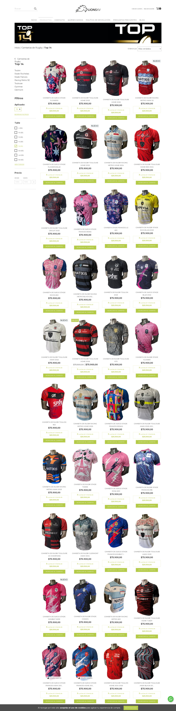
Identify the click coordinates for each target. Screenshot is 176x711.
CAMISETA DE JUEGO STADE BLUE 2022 (147, 293)
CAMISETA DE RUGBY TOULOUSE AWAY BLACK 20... (147, 684)
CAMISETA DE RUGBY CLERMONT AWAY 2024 (85, 554)
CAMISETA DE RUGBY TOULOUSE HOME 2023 (85, 99)
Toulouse (19, 83)
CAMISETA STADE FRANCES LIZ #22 (116, 229)
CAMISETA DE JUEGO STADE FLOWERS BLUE (54, 165)
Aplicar (34, 182)
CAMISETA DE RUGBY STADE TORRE (85, 485)
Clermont (19, 90)
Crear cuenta (137, 9)
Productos (46, 20)
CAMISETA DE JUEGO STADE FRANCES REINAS (116, 425)
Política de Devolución (98, 20)
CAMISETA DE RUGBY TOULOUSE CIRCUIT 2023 (54, 229)
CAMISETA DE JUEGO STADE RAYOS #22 (54, 293)
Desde (17, 178)
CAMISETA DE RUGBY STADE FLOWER (147, 358)
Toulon (17, 70)
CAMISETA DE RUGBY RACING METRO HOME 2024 (116, 164)
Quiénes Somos (75, 20)
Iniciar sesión (149, 9)
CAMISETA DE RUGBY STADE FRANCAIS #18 (147, 488)
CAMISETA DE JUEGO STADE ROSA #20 (116, 489)
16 (17, 109)
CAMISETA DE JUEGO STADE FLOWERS (54, 99)
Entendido (131, 708)
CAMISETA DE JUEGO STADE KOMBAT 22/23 (54, 618)
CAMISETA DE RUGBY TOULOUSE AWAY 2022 (54, 358)
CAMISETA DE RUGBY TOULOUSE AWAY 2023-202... (147, 425)
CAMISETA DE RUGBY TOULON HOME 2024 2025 (116, 684)
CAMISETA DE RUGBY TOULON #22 (54, 423)
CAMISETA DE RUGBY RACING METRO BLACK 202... (85, 295)
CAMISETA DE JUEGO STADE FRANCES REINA (85, 230)
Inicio (34, 20)
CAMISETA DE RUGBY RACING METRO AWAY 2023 (54, 488)
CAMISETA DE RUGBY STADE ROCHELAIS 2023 (147, 228)
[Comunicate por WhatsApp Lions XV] (170, 699)
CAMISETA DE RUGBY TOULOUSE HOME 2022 (85, 164)
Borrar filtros (22, 114)
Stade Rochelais (22, 74)
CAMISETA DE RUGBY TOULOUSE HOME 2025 (116, 101)
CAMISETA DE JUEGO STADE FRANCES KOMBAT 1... (116, 553)
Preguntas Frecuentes (125, 20)
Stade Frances (21, 77)
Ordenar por (132, 49)
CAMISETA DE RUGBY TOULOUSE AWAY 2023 (147, 553)
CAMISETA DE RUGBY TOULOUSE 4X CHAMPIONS (54, 554)
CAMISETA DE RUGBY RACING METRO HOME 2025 (85, 425)
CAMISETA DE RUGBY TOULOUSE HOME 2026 (85, 360)
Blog (142, 20)
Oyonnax (19, 86)
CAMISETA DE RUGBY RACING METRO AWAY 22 (147, 99)
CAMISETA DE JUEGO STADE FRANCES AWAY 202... (54, 684)
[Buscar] (35, 8)
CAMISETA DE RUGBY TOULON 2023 (116, 293)
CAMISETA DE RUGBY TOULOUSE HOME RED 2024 (147, 165)
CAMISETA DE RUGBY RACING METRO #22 (116, 618)
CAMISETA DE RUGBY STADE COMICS (85, 617)
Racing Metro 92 (22, 80)
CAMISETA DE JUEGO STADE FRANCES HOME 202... (85, 684)
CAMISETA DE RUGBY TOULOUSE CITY (116, 360)
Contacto (60, 20)
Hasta (25, 178)
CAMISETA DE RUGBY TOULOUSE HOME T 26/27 (147, 619)
